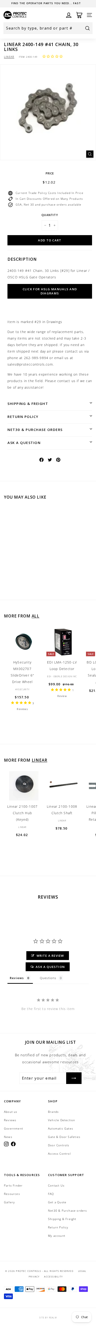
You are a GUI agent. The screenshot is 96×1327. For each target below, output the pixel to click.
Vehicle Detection (61, 1120)
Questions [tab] (48, 978)
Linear (9, 56)
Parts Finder (13, 1185)
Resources (12, 1194)
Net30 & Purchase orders (35, 429)
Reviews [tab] (17, 978)
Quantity (49, 215)
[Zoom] (89, 154)
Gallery (9, 1202)
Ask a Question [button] (50, 967)
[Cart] (79, 15)
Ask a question (24, 442)
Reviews (10, 1120)
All (36, 616)
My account (56, 1236)
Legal (82, 1271)
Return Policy (22, 416)
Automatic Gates (60, 1128)
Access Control (59, 1154)
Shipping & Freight (27, 403)
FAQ (51, 1194)
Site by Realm (48, 1317)
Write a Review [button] (50, 956)
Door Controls (58, 1145)
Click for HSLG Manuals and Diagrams (50, 291)
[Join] (74, 1078)
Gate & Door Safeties (64, 1137)
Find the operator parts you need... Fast (46, 3)
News (8, 1137)
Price (50, 173)
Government (13, 1128)
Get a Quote (57, 1202)
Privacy (34, 1276)
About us (10, 1112)
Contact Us (56, 1185)
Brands (53, 1112)
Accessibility (53, 1276)
